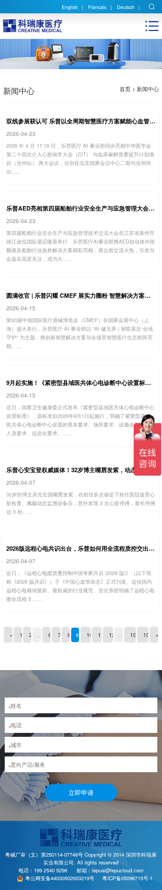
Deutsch (125, 7)
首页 (125, 89)
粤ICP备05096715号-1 (127, 878)
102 (135, 635)
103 (148, 635)
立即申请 (81, 792)
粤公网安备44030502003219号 (59, 878)
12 (112, 635)
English (70, 7)
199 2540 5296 (50, 870)
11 (101, 635)
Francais (97, 7)
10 (90, 635)
